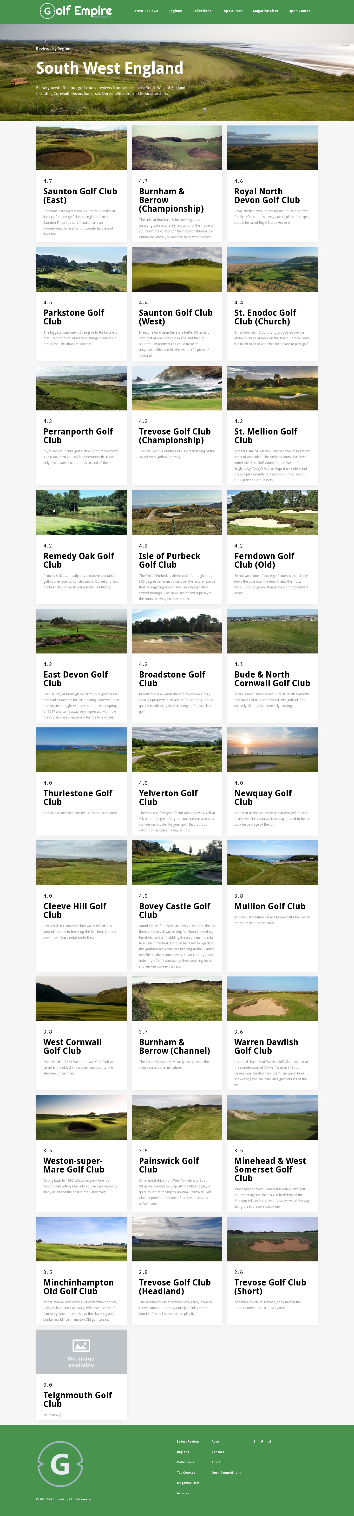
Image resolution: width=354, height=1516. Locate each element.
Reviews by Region (53, 48)
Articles (183, 1493)
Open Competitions (226, 1472)
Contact (218, 1452)
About (216, 1441)
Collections (201, 11)
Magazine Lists (265, 11)
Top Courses (232, 11)
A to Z (216, 1462)
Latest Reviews (145, 11)
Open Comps (299, 11)
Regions (175, 11)
